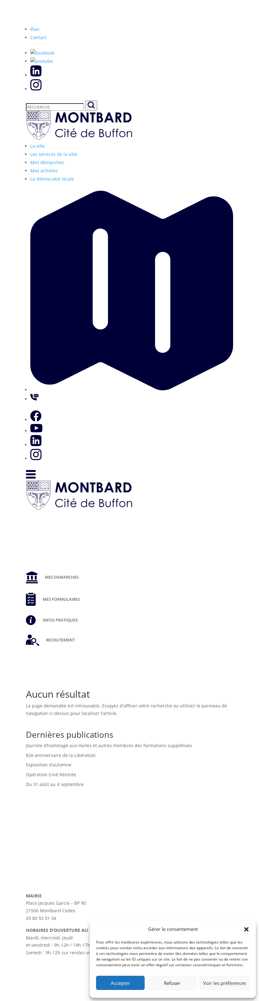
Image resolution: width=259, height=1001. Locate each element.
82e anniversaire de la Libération (61, 755)
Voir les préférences (224, 983)
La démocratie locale (52, 179)
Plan (34, 29)
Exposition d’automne (48, 765)
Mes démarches (47, 162)
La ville (37, 146)
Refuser (172, 983)
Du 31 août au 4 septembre (55, 784)
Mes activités (44, 171)
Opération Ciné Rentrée (51, 775)
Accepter (120, 983)
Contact (38, 37)
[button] (246, 929)
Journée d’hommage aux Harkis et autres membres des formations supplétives (109, 745)
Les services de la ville (53, 154)
